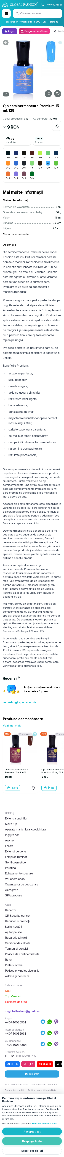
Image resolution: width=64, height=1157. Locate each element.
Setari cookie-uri (32, 1150)
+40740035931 (53, 4)
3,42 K (47, 1064)
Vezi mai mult (12, 725)
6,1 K (30, 1064)
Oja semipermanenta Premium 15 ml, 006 (16, 771)
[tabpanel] (32, 694)
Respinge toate (32, 1141)
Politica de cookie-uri (44, 1123)
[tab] (11, 678)
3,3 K (14, 1064)
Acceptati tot (32, 1131)
